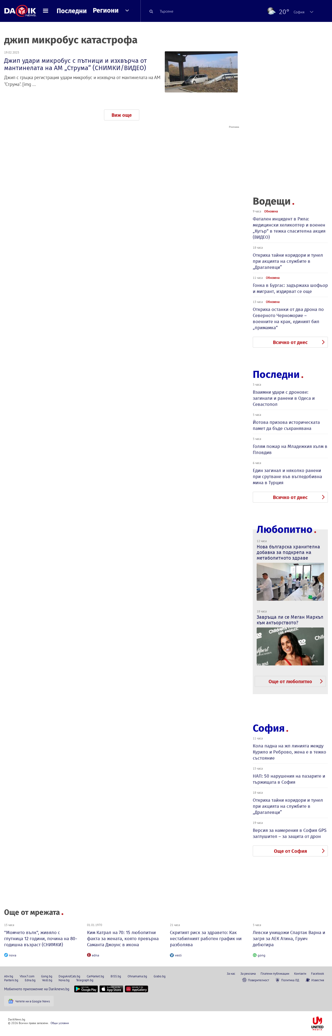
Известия (317, 980)
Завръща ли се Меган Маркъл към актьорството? (290, 620)
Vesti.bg (47, 980)
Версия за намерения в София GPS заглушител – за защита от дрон (289, 833)
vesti (178, 955)
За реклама (248, 973)
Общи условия (60, 1023)
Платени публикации (275, 973)
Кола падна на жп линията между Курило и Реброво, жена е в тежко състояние (289, 752)
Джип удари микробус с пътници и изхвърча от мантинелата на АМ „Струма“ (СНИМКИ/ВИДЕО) (75, 64)
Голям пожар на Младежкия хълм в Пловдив (290, 449)
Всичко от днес (290, 342)
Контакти (300, 973)
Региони (106, 10)
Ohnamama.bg (137, 976)
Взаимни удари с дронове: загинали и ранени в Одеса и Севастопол (284, 398)
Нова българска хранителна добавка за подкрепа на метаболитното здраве (288, 552)
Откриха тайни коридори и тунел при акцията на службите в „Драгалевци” (288, 261)
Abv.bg (8, 976)
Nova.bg (64, 980)
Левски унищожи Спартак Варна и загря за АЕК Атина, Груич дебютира (289, 938)
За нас (231, 973)
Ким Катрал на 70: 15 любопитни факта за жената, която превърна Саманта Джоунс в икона (123, 938)
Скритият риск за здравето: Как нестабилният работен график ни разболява (206, 938)
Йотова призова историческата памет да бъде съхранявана (286, 425)
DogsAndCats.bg (69, 976)
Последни (72, 11)
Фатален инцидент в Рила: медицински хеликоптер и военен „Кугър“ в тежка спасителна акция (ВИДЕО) (289, 228)
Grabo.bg (160, 976)
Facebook (317, 973)
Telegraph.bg (84, 980)
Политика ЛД (290, 980)
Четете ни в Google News (32, 1001)
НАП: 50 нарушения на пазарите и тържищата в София (289, 779)
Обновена (271, 211)
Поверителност (258, 980)
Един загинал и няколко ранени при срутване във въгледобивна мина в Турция (287, 476)
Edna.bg (30, 980)
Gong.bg (46, 976)
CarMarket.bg (95, 976)
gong (261, 955)
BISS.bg (116, 976)
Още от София (290, 851)
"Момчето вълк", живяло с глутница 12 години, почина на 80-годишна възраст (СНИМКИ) (40, 938)
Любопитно (285, 530)
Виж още (122, 115)
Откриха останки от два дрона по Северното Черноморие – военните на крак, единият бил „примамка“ (288, 318)
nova (12, 955)
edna (95, 955)
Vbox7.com (27, 976)
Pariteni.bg (11, 980)
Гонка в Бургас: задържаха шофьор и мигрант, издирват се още (290, 288)
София (269, 728)
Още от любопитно (290, 681)
